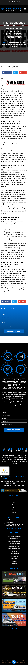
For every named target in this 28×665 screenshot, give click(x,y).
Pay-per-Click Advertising (14, 546)
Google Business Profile (14, 543)
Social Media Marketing (14, 541)
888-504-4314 (15, 520)
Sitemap (14, 512)
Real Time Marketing (16, 662)
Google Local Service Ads (14, 548)
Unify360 (24, 662)
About (14, 502)
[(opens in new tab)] (14, 490)
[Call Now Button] (14, 662)
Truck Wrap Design (14, 556)
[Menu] (25, 9)
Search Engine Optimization (14, 536)
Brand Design (14, 558)
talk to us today (8, 286)
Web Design (14, 551)
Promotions (14, 563)
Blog (14, 507)
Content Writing (14, 538)
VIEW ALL (14, 629)
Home (4, 42)
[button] (9, 1)
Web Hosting (14, 561)
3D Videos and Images (14, 553)
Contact (14, 509)
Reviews (14, 504)
